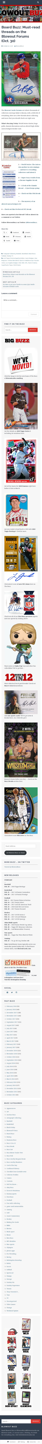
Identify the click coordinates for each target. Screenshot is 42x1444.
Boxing (9, 1137)
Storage (9, 1279)
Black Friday (11, 1127)
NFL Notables (11, 1241)
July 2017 (10, 1028)
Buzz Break (10, 1146)
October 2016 (11, 1057)
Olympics (10, 1247)
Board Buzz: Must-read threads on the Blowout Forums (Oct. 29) (19, 274)
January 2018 (11, 1009)
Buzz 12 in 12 (11, 1143)
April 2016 (10, 1076)
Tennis (9, 1289)
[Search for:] (16, 330)
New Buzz (10, 1238)
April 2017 (10, 1038)
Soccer (9, 1266)
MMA (8, 1225)
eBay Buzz (10, 1187)
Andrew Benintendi (13, 260)
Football (3, 256)
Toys (8, 1295)
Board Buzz (32, 253)
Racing (9, 1257)
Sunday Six (10, 1282)
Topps (11, 265)
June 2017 (10, 1031)
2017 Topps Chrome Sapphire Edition (14, 258)
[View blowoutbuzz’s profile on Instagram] (16, 992)
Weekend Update (12, 1311)
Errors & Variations (13, 1190)
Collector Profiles (12, 1175)
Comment (34, 314)
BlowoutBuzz (20, 46)
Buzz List (10, 1149)
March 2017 (11, 1041)
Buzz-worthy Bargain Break (16, 1159)
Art (8, 1112)
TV (12, 256)
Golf (8, 1213)
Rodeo (9, 1263)
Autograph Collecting (9, 253)
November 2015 (12, 1092)
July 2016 (10, 1066)
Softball (9, 1270)
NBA (23, 263)
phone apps (11, 1251)
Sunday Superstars (13, 1285)
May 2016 (10, 1073)
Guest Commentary (13, 1216)
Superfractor (5, 265)
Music (9, 1235)
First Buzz (10, 1197)
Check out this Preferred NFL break (17, 209)
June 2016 (10, 1069)
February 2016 (11, 1082)
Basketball (25, 253)
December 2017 (12, 1013)
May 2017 (10, 1035)
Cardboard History (13, 1168)
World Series (17, 265)
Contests (9, 1181)
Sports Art (10, 1273)
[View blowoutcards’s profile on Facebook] (7, 992)
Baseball (18, 253)
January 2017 (11, 1047)
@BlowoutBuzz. (31, 222)
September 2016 (12, 1060)
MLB (20, 263)
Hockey (9, 256)
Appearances (11, 1108)
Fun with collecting (13, 1203)
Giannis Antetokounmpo (27, 260)
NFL (26, 263)
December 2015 (12, 1088)
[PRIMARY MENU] (4, 2)
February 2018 (11, 1006)
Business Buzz (11, 1140)
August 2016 (11, 1063)
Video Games (11, 1304)
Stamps (9, 1276)
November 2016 (12, 1054)
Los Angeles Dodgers (12, 263)
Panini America (32, 263)
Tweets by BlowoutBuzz (12, 867)
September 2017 (12, 1022)
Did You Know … (12, 1184)
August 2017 (11, 1025)
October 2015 (11, 1095)
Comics (9, 1178)
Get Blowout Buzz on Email (15, 853)
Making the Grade (13, 1222)
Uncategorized (12, 1301)
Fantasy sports (11, 1194)
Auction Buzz (11, 1115)
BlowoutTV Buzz (12, 1130)
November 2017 (12, 1016)
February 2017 (11, 1044)
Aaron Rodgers (29, 258)
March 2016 (11, 1079)
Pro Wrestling (11, 1254)
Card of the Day (12, 1165)
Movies (9, 1228)
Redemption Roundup (14, 1260)
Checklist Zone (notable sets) (16, 1172)
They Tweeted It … (13, 1292)
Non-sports (10, 1244)
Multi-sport (10, 1232)
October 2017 (11, 1019)
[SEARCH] (38, 2)
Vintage (9, 1308)
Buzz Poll (10, 1156)
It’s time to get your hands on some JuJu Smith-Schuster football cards (19, 284)
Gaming (9, 1210)
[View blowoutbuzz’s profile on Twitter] (12, 992)
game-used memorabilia (15, 1206)
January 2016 (11, 1085)
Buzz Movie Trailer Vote (15, 1153)
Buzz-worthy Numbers (14, 1162)
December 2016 (12, 1050)
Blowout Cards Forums (13, 110)
